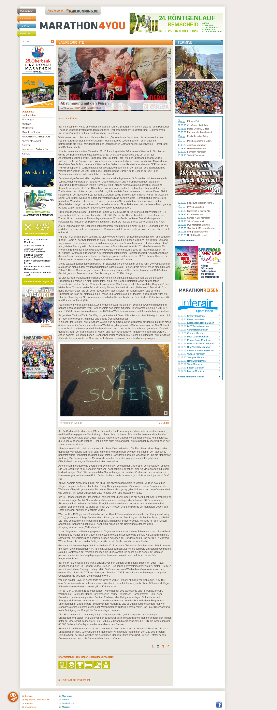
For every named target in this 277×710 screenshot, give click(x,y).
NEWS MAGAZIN (31, 140)
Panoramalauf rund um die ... (201, 132)
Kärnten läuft (193, 121)
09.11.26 (182, 350)
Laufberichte (28, 18)
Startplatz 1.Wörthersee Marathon (35, 240)
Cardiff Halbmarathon (197, 330)
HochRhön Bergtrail (196, 235)
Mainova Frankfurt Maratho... (201, 343)
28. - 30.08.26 (182, 121)
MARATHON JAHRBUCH (36, 136)
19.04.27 (182, 367)
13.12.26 (182, 361)
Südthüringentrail (195, 221)
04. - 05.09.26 (182, 136)
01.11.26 (182, 347)
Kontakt (26, 153)
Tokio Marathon (194, 364)
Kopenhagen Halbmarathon (200, 323)
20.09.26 (182, 323)
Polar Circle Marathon (197, 336)
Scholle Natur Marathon (198, 218)
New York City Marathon (199, 347)
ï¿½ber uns (30, 707)
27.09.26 (182, 326)
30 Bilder (164, 422)
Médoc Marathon (195, 319)
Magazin (25, 33)
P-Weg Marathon (195, 207)
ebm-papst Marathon (197, 231)
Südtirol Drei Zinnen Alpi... (199, 211)
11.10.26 (182, 333)
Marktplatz (27, 128)
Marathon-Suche (31, 132)
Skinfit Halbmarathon (34, 245)
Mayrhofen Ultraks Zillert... (200, 141)
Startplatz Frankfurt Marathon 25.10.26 (33, 256)
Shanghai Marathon (196, 357)
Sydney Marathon (196, 316)
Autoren (26, 145)
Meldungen (26, 11)
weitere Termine (186, 240)
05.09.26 (182, 145)
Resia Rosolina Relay (197, 136)
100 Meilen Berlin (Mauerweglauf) (86, 108)
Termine (24, 26)
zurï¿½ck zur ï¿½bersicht (76, 680)
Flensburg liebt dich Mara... (200, 203)
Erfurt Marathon (195, 214)
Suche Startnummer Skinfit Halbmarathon (37, 267)
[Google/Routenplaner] (106, 665)
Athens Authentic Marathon (200, 350)
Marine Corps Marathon (198, 340)
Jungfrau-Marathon (196, 145)
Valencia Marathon (196, 354)
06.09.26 (182, 203)
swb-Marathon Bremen (198, 225)
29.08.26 (182, 125)
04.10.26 (182, 330)
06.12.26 (182, 354)
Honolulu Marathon (196, 361)
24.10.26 (182, 336)
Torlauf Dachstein (195, 155)
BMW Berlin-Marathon (198, 326)
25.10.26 (182, 340)
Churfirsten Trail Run (197, 125)
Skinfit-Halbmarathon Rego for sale (37, 261)
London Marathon (195, 371)
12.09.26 (182, 211)
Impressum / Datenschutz (36, 149)
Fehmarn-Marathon (196, 152)
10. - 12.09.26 (182, 207)
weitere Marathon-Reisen (191, 376)
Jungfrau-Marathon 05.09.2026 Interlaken (34, 250)
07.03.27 (182, 364)
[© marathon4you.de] (114, 415)
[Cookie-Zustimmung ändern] (13, 697)
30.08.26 (182, 316)
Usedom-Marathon (196, 148)
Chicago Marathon (196, 333)
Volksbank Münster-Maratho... (202, 228)
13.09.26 (182, 225)
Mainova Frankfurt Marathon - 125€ (38, 273)
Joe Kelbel (71, 118)
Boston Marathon (195, 367)
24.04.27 (182, 371)
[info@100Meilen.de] (71, 665)
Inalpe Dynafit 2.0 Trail (198, 129)
